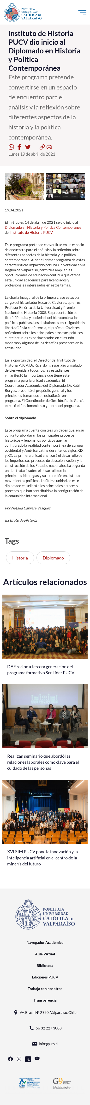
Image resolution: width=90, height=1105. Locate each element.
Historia (20, 557)
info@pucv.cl (48, 1043)
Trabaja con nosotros (45, 988)
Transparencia (45, 1000)
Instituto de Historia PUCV (31, 232)
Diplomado (53, 557)
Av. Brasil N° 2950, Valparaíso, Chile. (48, 1012)
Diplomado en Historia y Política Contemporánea (43, 227)
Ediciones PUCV (45, 977)
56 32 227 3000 (49, 1028)
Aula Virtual (45, 954)
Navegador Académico (45, 942)
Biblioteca (45, 965)
